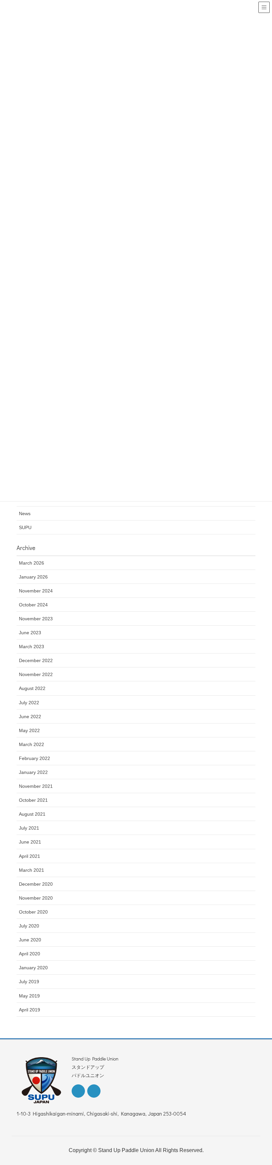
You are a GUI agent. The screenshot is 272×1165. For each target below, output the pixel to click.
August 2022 (32, 688)
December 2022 (36, 660)
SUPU (25, 527)
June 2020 (30, 939)
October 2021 (33, 800)
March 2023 (31, 646)
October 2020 (33, 912)
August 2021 (32, 814)
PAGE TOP (258, 1124)
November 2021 (36, 786)
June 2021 (30, 842)
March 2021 (31, 870)
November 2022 (36, 674)
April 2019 (29, 1009)
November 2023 (36, 618)
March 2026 (31, 563)
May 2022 (29, 730)
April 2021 (29, 856)
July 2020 (29, 925)
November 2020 (36, 898)
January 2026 (33, 577)
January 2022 (33, 772)
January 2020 (33, 967)
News (25, 513)
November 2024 (36, 590)
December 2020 (36, 884)
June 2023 (30, 632)
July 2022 (29, 702)
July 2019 (29, 981)
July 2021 (29, 828)
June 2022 (30, 716)
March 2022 (31, 744)
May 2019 (29, 995)
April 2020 (29, 953)
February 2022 (34, 758)
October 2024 (33, 604)
